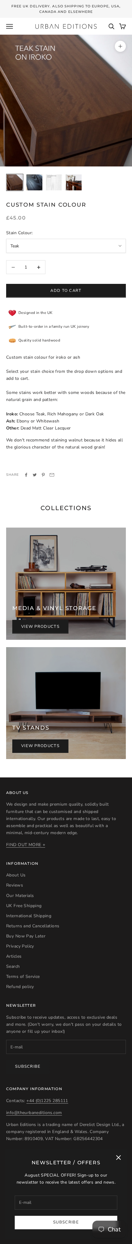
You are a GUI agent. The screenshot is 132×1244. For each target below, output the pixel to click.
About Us (15, 875)
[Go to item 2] (34, 182)
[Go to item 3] (54, 182)
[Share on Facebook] (26, 474)
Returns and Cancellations (33, 926)
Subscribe (66, 1222)
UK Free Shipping (24, 906)
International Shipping (28, 916)
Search (13, 966)
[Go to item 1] (14, 182)
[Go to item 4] (73, 182)
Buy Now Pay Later (25, 936)
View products (40, 626)
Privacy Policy (20, 946)
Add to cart (65, 290)
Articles (13, 956)
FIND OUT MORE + (25, 845)
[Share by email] (51, 474)
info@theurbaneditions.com (34, 1113)
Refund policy (20, 987)
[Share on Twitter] (34, 474)
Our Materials (20, 896)
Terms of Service (23, 976)
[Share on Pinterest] (43, 474)
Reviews (14, 885)
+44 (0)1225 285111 (47, 1101)
